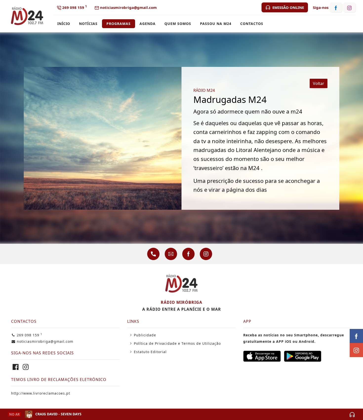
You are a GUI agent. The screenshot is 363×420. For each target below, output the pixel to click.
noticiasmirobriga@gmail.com (128, 7)
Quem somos (177, 23)
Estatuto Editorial (150, 351)
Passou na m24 (215, 23)
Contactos (251, 23)
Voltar (318, 83)
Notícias (88, 23)
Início (63, 23)
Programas (118, 23)
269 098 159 (74, 7)
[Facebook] (15, 368)
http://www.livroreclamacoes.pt (40, 393)
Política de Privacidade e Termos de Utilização (177, 343)
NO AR (14, 414)
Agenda (148, 23)
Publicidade (145, 335)
